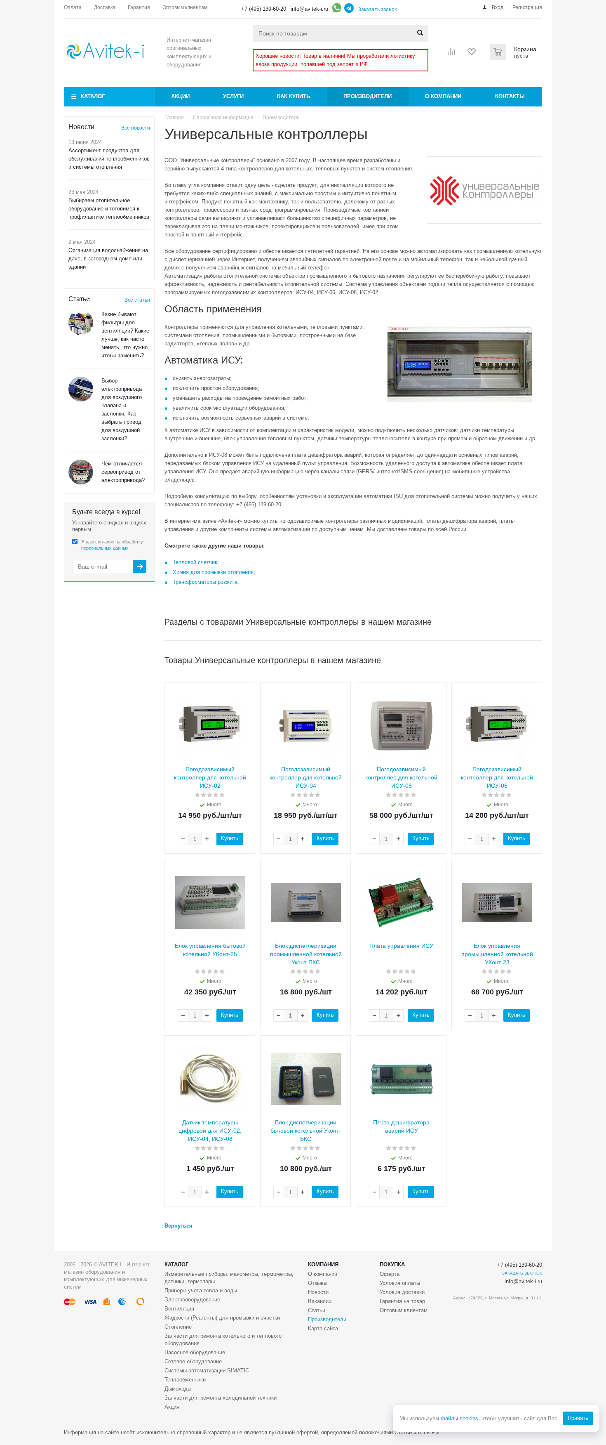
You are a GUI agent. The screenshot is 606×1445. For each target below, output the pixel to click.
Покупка (392, 1264)
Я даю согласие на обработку (112, 544)
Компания (323, 1264)
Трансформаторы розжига (205, 582)
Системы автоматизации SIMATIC (206, 1370)
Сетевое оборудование (193, 1361)
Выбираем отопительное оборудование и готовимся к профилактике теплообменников (108, 208)
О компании (443, 96)
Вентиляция (179, 1309)
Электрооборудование (192, 1299)
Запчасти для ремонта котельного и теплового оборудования (223, 1339)
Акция (171, 1407)
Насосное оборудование (194, 1352)
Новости (318, 1292)
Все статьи (137, 300)
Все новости (135, 128)
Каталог (93, 96)
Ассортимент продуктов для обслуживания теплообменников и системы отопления (109, 158)
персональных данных (105, 547)
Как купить (293, 96)
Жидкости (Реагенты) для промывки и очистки (222, 1318)
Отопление (178, 1327)
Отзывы (317, 1283)
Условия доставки (402, 1292)
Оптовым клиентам (403, 1310)
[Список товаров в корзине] (514, 57)
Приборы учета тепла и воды (200, 1290)
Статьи (316, 1310)
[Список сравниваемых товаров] (451, 54)
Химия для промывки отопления (213, 572)
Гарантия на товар (402, 1301)
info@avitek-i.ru (309, 9)
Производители (367, 96)
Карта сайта (323, 1328)
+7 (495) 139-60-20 (263, 9)
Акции (180, 96)
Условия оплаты (400, 1283)
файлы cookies (459, 1418)
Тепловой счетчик (195, 562)
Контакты (510, 96)
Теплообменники (185, 1380)
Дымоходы (177, 1389)
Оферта (389, 1274)
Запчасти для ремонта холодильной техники (220, 1398)
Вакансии (319, 1301)
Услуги (233, 96)
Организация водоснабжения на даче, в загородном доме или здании (108, 258)
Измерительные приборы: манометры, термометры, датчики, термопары (229, 1277)
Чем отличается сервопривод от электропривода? (123, 471)
